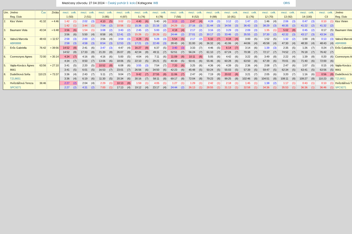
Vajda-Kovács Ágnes (22, 65)
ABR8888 (15, 43)
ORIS (286, 3)
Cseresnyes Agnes (21, 56)
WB (155, 3)
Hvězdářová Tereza (21, 83)
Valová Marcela (19, 38)
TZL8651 (15, 78)
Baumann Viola (18, 30)
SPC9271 (15, 87)
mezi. (66, 12)
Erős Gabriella (18, 47)
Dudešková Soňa (20, 74)
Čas (43, 12)
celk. (74, 12)
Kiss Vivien (16, 21)
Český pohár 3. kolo (122, 3)
